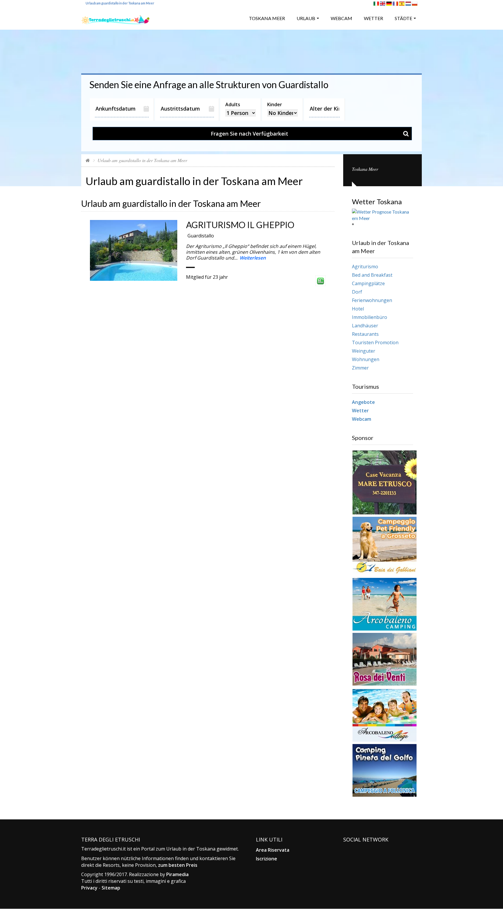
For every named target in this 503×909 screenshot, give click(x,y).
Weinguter (363, 351)
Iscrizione (266, 858)
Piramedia (177, 874)
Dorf (357, 292)
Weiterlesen (253, 258)
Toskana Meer (267, 18)
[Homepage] (88, 160)
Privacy (89, 888)
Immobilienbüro (369, 317)
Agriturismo (365, 266)
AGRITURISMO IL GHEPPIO (240, 224)
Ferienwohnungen (372, 300)
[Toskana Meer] (115, 17)
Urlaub (306, 18)
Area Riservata (272, 850)
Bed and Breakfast (372, 275)
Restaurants (365, 334)
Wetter (373, 18)
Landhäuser (365, 325)
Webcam (341, 18)
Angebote (363, 402)
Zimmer (360, 368)
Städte (403, 18)
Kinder (274, 104)
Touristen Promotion (375, 342)
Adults (232, 104)
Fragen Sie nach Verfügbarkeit (249, 133)
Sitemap (111, 888)
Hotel (358, 309)
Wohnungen (365, 359)
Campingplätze (368, 283)
